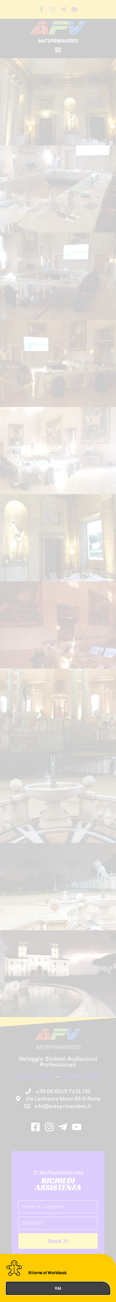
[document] (58, 651)
